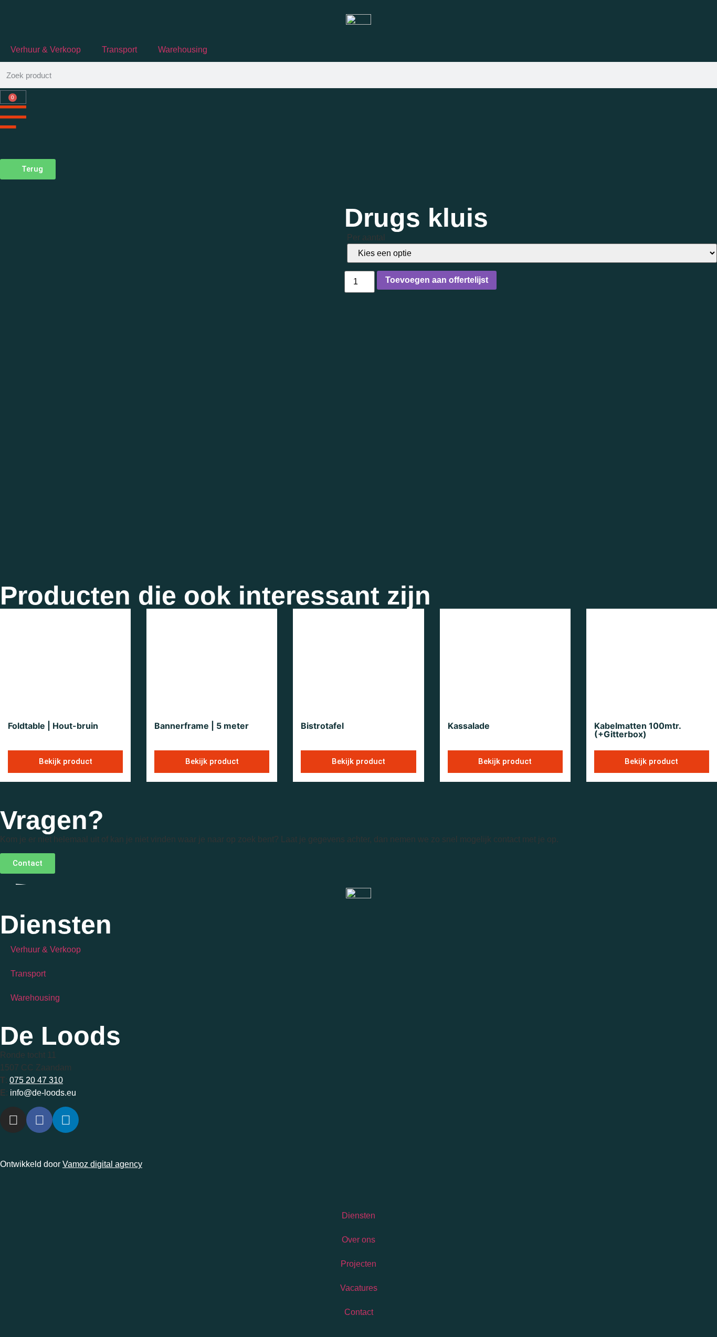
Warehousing (182, 49)
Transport (119, 49)
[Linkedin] (65, 1120)
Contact (358, 1312)
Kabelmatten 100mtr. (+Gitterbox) (637, 729)
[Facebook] (39, 1120)
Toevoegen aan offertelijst (436, 279)
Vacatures (358, 1287)
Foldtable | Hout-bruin (53, 725)
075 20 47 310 (36, 1080)
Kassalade (469, 725)
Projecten (358, 1263)
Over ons (358, 1239)
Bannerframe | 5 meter (201, 725)
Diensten (358, 1215)
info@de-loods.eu (42, 1092)
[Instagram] (13, 1120)
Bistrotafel (322, 725)
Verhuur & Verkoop (45, 49)
